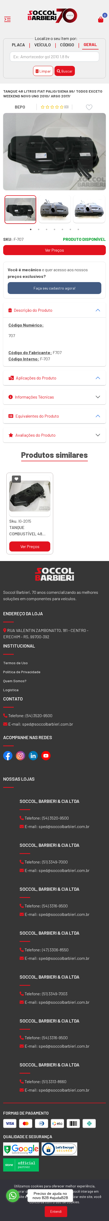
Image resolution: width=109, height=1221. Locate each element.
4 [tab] (54, 229)
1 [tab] (30, 229)
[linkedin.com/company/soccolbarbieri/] (33, 755)
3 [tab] (46, 229)
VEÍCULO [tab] (42, 44)
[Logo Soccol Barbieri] (52, 15)
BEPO (20, 106)
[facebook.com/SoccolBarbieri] (7, 755)
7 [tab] (78, 229)
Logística (11, 690)
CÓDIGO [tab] (67, 44)
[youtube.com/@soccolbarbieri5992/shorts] (46, 755)
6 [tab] (70, 229)
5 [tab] (62, 229)
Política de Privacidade (21, 672)
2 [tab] (38, 229)
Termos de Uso (15, 663)
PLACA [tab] (18, 44)
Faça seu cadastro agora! (54, 288)
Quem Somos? (14, 681)
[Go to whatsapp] (12, 1195)
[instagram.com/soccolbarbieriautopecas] (20, 755)
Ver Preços (54, 249)
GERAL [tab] (90, 44)
